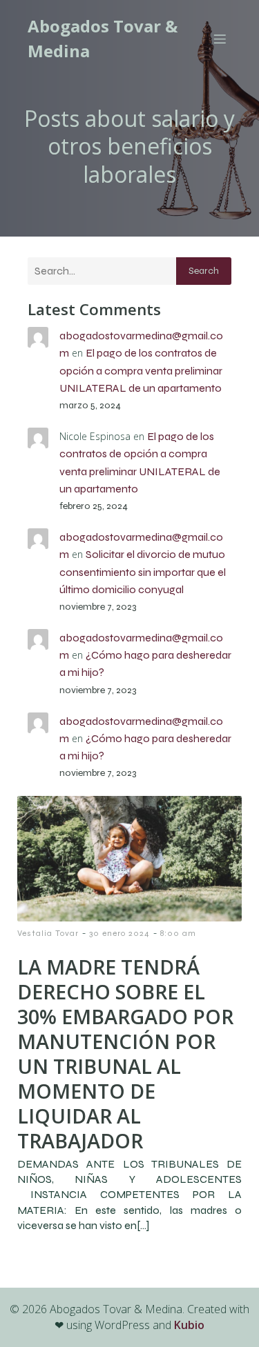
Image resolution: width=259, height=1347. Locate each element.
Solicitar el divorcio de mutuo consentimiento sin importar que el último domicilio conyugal (142, 571)
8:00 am (178, 933)
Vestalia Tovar (48, 933)
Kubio (189, 1325)
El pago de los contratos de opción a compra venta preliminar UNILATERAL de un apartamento (140, 370)
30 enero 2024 (119, 933)
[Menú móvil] (219, 38)
